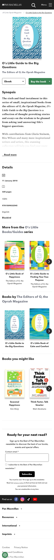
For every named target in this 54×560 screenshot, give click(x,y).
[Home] (12, 4)
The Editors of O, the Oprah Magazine (23, 72)
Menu (44, 4)
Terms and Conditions (12, 552)
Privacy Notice (21, 547)
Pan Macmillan (10, 508)
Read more (10, 154)
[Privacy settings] (5, 555)
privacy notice (19, 483)
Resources (8, 517)
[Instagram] (22, 499)
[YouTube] (35, 499)
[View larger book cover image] (27, 38)
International (9, 525)
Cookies (6, 547)
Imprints (7, 534)
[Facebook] (16, 499)
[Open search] (33, 5)
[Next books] (49, 261)
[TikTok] (29, 499)
